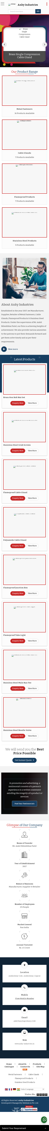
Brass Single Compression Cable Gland (24, 56)
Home (9, 1064)
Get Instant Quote (23, 760)
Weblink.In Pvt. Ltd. (30, 1103)
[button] (24, 998)
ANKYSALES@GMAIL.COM (25, 1021)
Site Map (40, 1067)
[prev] (4, 44)
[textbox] (22, 11)
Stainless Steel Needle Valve (17, 730)
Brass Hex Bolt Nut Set (14, 397)
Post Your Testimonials (24, 804)
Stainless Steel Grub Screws (17, 445)
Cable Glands (24, 153)
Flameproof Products (24, 197)
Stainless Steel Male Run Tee (17, 683)
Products (37, 1064)
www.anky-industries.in (24, 1044)
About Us (22, 1064)
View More (32, 403)
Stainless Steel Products (24, 241)
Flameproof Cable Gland (15, 492)
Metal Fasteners (24, 109)
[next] (44, 44)
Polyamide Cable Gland (14, 540)
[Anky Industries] (13, 5)
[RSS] (25, 1069)
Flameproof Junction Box (15, 588)
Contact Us (25, 1067)
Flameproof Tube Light (14, 635)
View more (13, 349)
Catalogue (9, 1067)
